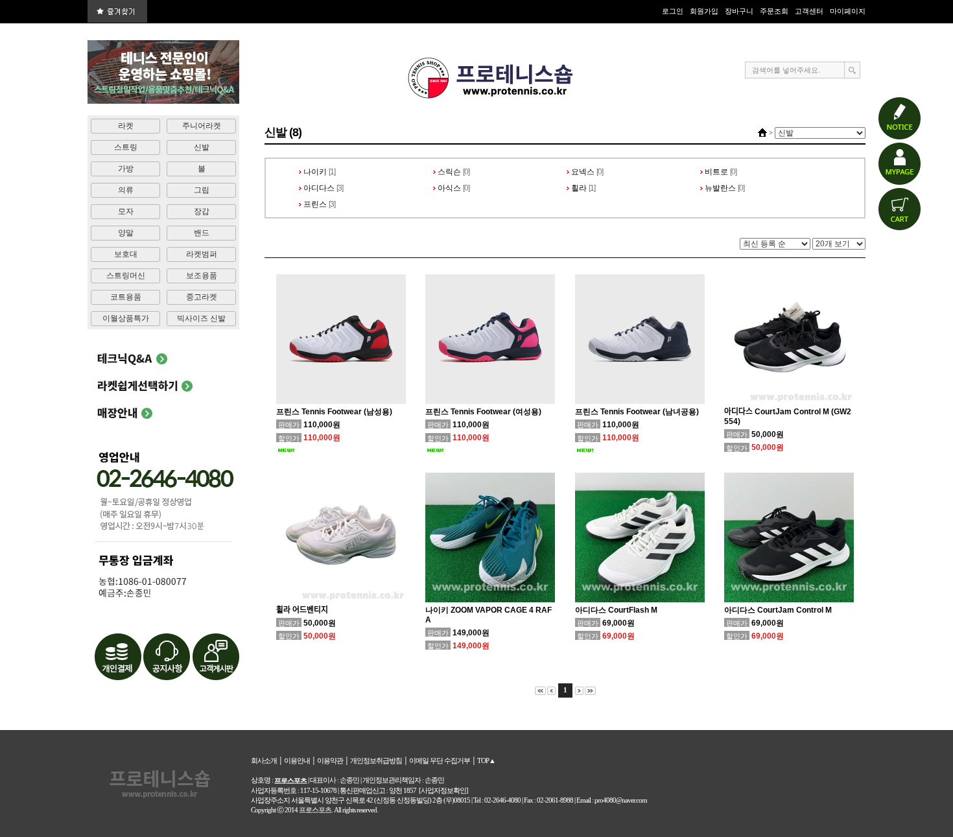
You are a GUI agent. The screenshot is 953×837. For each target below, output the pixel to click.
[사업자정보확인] (443, 790)
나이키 (315, 171)
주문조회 (774, 11)
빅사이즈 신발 (201, 318)
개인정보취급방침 (376, 760)
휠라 (579, 188)
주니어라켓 (201, 125)
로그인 (672, 11)
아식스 (449, 188)
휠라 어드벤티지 (302, 610)
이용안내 (297, 760)
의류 (126, 190)
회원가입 (704, 11)
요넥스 (582, 171)
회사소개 (264, 760)
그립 (201, 190)
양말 (126, 232)
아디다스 (319, 188)
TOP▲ (486, 760)
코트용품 (125, 296)
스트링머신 (125, 275)
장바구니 (739, 11)
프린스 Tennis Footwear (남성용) (334, 411)
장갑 (201, 211)
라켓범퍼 (201, 254)
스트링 (125, 147)
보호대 (125, 254)
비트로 (716, 171)
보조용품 (201, 275)
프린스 (315, 204)
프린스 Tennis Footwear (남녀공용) (637, 411)
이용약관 (330, 760)
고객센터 (809, 11)
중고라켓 (201, 296)
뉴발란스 (720, 188)
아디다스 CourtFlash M (616, 610)
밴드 (201, 232)
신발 (201, 147)
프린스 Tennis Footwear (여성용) (483, 411)
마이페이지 (847, 11)
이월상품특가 (125, 318)
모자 (126, 211)
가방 (126, 168)
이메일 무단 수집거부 (439, 760)
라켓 (126, 125)
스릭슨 (449, 171)
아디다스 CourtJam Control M (778, 610)
